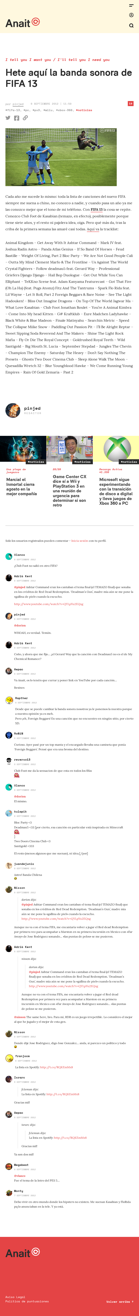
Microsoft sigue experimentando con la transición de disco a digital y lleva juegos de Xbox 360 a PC (116, 491)
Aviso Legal (15, 1297)
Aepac (18, 669)
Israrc (19, 1077)
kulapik (20, 811)
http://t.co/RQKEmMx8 (56, 1067)
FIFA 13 (97, 209)
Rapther (21, 698)
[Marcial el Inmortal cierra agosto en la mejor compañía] (23, 449)
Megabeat (21, 1165)
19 (130, 103)
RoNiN (18, 733)
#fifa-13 (12, 110)
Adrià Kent (23, 576)
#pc (26, 110)
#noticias (84, 110)
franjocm (22, 1056)
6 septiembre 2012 (25, 559)
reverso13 (22, 759)
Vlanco (19, 555)
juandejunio (24, 864)
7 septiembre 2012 (25, 1195)
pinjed (18, 104)
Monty (18, 1191)
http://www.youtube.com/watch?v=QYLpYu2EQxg (48, 604)
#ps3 (36, 110)
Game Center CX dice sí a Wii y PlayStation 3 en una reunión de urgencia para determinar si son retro (69, 491)
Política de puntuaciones (27, 1301)
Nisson (19, 888)
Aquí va (93, 229)
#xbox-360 (64, 110)
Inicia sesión (80, 540)
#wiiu (47, 110)
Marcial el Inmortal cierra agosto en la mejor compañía (21, 486)
